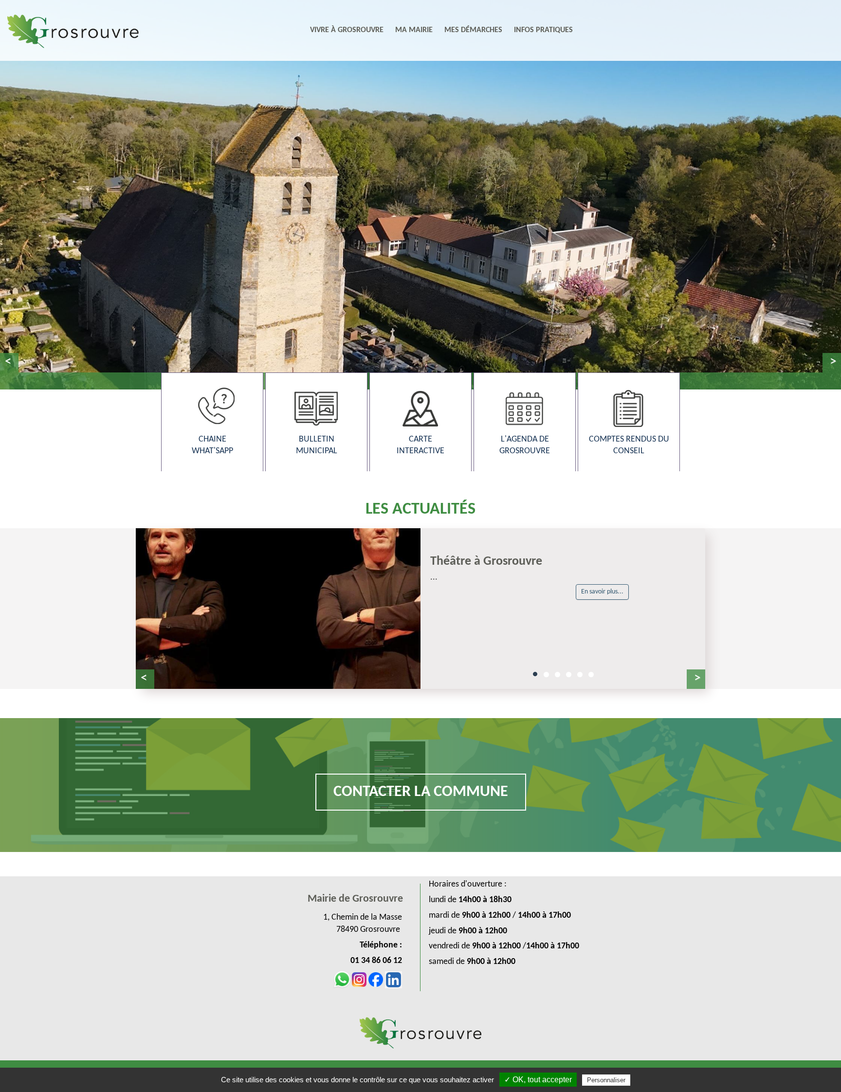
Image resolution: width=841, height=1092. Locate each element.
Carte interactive (420, 445)
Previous (9, 362)
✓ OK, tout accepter (538, 1079)
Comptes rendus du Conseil (629, 445)
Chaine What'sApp (212, 445)
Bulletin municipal (316, 445)
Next (832, 362)
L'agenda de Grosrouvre (524, 445)
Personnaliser (606, 1080)
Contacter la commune (420, 792)
